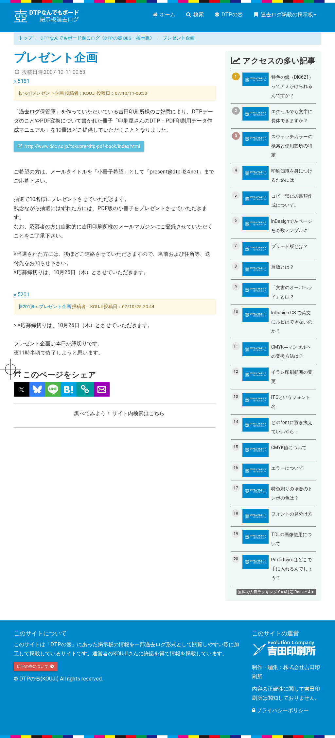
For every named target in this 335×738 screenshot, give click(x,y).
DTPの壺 (231, 14)
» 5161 (21, 81)
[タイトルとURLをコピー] (85, 389)
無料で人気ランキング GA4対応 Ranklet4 (274, 592)
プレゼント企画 (179, 38)
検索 (198, 14)
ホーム (166, 14)
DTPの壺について (33, 666)
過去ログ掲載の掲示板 (286, 14)
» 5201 (21, 294)
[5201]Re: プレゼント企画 (45, 306)
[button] (21, 389)
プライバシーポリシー (282, 710)
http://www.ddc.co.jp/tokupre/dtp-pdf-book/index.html (82, 146)
